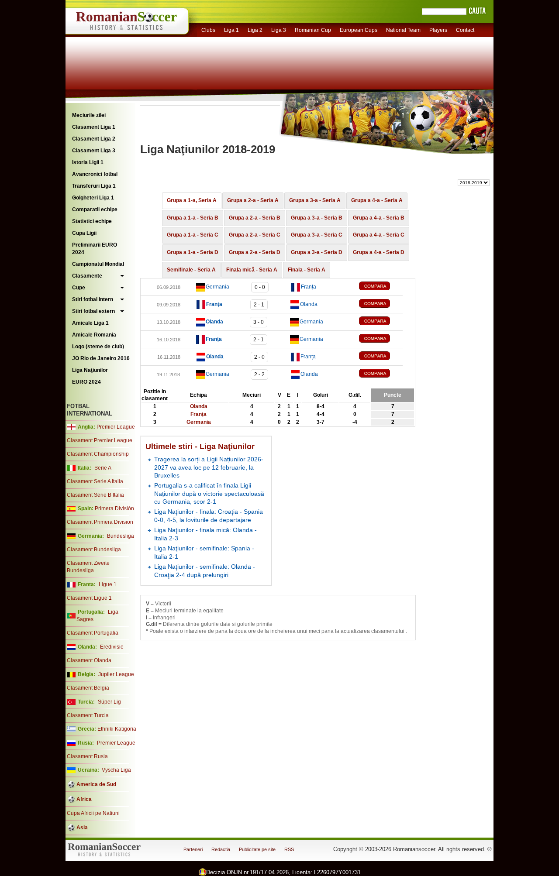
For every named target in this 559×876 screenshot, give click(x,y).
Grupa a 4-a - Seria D (378, 252)
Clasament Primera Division (100, 522)
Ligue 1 (108, 584)
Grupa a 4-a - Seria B (378, 218)
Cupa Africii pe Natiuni (93, 813)
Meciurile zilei (89, 115)
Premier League (116, 427)
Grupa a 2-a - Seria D (254, 252)
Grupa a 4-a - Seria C (378, 235)
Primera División (114, 508)
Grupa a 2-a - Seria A (253, 200)
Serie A (102, 468)
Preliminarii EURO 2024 (94, 248)
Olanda (308, 304)
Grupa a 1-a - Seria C (192, 235)
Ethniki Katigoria (116, 729)
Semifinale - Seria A (191, 270)
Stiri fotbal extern (93, 311)
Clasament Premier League (99, 440)
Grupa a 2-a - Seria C (254, 235)
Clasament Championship (98, 454)
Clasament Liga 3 (93, 151)
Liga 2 (255, 30)
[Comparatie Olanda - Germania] (381, 321)
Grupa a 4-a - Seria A (377, 200)
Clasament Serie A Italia (95, 481)
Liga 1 (231, 30)
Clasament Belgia (88, 688)
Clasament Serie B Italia (95, 495)
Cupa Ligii (84, 233)
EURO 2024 (86, 382)
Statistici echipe (92, 221)
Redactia (220, 849)
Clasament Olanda (89, 660)
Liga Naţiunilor (90, 370)
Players (438, 30)
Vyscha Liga (115, 770)
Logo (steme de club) (98, 347)
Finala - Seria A (306, 270)
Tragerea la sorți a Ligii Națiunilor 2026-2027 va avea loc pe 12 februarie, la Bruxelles (208, 467)
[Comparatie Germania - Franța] (381, 287)
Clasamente (87, 276)
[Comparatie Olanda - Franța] (381, 356)
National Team (403, 30)
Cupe (78, 288)
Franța (308, 287)
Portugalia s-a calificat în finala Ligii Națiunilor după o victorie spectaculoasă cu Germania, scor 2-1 (209, 493)
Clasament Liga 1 (93, 127)
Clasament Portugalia (92, 633)
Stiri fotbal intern (92, 299)
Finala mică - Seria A (251, 270)
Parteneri (193, 849)
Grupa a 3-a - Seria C (316, 235)
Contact (465, 30)
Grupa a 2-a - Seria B (254, 218)
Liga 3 (278, 30)
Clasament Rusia (87, 756)
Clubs (208, 30)
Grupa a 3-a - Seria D (316, 252)
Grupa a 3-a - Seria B (316, 218)
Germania (217, 287)
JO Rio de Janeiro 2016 (101, 358)
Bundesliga (120, 536)
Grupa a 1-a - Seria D (192, 252)
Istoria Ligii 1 (88, 162)
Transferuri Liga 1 (94, 186)
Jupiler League (116, 674)
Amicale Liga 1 (90, 323)
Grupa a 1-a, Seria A (192, 200)
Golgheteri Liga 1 (93, 198)
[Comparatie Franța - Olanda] (381, 304)
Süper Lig (109, 702)
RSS (289, 849)
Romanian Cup (313, 30)
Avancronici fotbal (94, 174)
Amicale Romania (94, 335)
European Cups (358, 30)
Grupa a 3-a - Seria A (315, 200)
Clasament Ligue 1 (89, 598)
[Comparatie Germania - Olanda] (381, 374)
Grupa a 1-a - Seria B (192, 218)
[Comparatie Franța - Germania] (381, 339)
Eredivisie (112, 647)
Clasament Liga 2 (93, 139)
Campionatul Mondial (98, 264)
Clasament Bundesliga (94, 549)
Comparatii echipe (94, 209)
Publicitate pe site (257, 849)
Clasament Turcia (88, 715)
